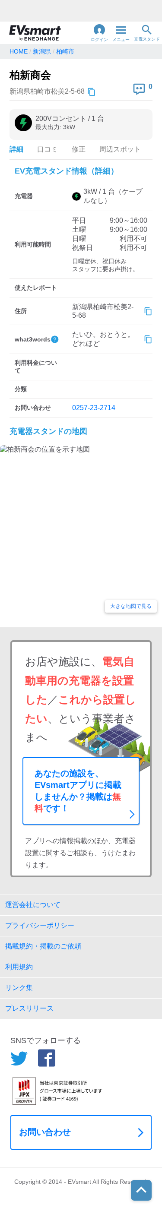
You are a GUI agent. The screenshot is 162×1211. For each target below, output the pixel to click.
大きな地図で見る (131, 606)
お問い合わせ (45, 1132)
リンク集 (19, 987)
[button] (99, 33)
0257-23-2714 (93, 407)
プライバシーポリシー (39, 925)
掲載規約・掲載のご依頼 (43, 946)
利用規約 (19, 967)
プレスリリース (29, 1008)
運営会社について (32, 904)
